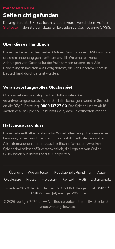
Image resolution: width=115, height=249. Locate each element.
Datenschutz (101, 179)
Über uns (16, 172)
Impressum (49, 179)
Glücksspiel (13, 179)
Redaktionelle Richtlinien (73, 172)
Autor (101, 172)
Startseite (10, 27)
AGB (82, 179)
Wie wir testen (39, 172)
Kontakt (68, 179)
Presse (31, 179)
